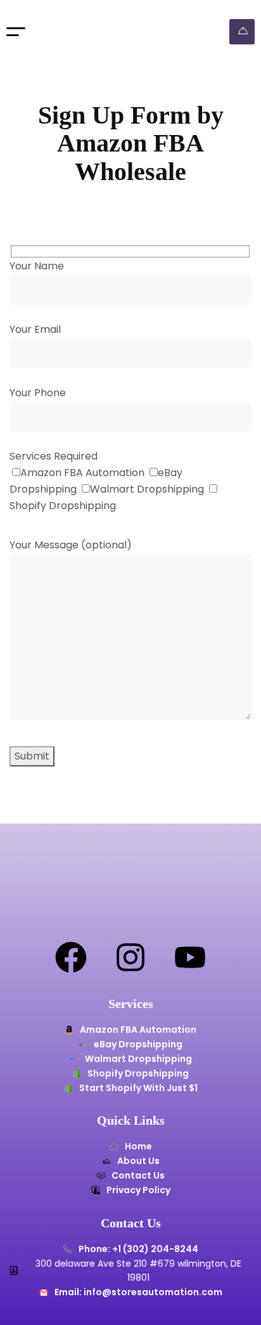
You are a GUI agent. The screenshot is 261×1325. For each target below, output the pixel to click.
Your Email (35, 329)
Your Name (37, 266)
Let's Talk (242, 31)
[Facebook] (71, 957)
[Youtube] (190, 957)
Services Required (54, 456)
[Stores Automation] (83, 31)
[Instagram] (130, 957)
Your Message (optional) (71, 545)
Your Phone (38, 392)
